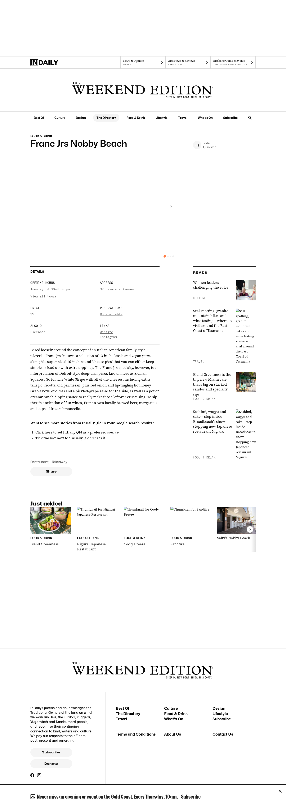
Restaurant (39, 462)
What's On (205, 117)
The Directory (106, 117)
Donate (51, 764)
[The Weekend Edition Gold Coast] (143, 90)
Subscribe (230, 117)
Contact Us (223, 734)
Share (51, 471)
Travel (182, 117)
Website (106, 332)
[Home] (52, 62)
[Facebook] (32, 775)
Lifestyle (161, 117)
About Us (172, 734)
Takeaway (59, 462)
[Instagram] (39, 775)
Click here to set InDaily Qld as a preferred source (77, 432)
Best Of (39, 117)
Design (81, 117)
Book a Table (111, 314)
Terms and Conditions (136, 734)
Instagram (108, 337)
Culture (59, 117)
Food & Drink (135, 117)
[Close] (280, 791)
